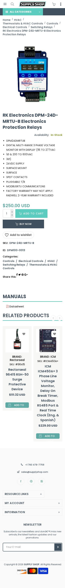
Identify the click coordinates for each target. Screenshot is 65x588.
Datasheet (16, 306)
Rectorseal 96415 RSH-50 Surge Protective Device (17, 379)
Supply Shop (31, 564)
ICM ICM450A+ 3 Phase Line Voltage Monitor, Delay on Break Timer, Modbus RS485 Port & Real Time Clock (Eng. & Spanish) (48, 393)
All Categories (20, 12)
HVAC (51, 261)
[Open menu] (5, 4)
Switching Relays (14, 264)
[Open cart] (54, 4)
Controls (8, 261)
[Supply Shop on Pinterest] (31, 481)
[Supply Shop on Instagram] (41, 481)
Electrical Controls (31, 261)
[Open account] (60, 4)
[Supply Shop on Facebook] (20, 481)
